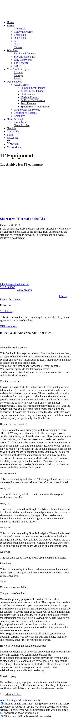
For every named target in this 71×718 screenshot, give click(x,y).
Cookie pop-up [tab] (8, 676)
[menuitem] (39, 22)
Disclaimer (15, 299)
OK (2, 326)
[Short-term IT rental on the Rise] (35, 211)
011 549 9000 (7, 287)
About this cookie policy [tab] (13, 347)
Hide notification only (28, 700)
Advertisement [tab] (8, 473)
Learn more (10, 326)
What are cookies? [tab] (10, 381)
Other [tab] (3, 581)
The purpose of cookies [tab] (13, 593)
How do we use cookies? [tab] (13, 424)
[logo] (26, 16)
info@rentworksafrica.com (14, 284)
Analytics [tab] (5, 488)
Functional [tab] (6, 563)
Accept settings (8, 700)
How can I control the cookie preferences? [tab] (23, 645)
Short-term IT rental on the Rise (22, 218)
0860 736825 (24, 290)
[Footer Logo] (8, 253)
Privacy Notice (13, 694)
